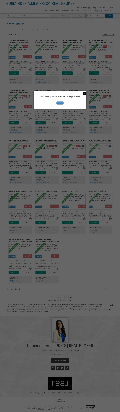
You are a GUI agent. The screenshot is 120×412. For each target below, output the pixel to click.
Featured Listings (54, 10)
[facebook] (53, 368)
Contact (106, 10)
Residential (25, 30)
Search (109, 16)
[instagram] (67, 368)
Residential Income (36, 30)
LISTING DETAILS (14, 73)
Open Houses (48, 30)
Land (18, 30)
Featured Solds (65, 10)
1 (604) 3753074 (13, 81)
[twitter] (58, 368)
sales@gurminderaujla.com (16, 82)
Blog (100, 10)
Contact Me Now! (60, 360)
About (111, 11)
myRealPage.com (60, 401)
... (66, 297)
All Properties (11, 30)
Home (46, 10)
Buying (90, 11)
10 (71, 297)
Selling (96, 11)
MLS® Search (75, 10)
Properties (84, 11)
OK (60, 103)
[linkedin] (62, 368)
